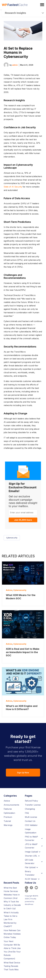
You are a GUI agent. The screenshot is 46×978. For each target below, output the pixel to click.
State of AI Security (13, 186)
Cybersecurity (11, 538)
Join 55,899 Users (23, 520)
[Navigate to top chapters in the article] (43, 13)
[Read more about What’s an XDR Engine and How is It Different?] (23, 681)
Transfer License (33, 805)
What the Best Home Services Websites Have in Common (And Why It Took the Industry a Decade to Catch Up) (12, 898)
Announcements (11, 805)
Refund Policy (31, 801)
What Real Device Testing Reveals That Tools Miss (12, 966)
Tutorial (7, 821)
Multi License (31, 817)
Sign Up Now (23, 772)
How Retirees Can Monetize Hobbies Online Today (12, 933)
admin (15, 65)
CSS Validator (31, 825)
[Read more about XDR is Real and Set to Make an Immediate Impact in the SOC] (23, 624)
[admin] (6, 65)
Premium (8, 817)
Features (8, 809)
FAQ (27, 813)
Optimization (9, 813)
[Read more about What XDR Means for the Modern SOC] (23, 573)
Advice (9, 590)
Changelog (30, 809)
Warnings (8, 825)
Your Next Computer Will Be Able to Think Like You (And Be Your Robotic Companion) (12, 950)
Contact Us (30, 821)
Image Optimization (30, 831)
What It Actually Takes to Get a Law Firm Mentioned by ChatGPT (11, 919)
